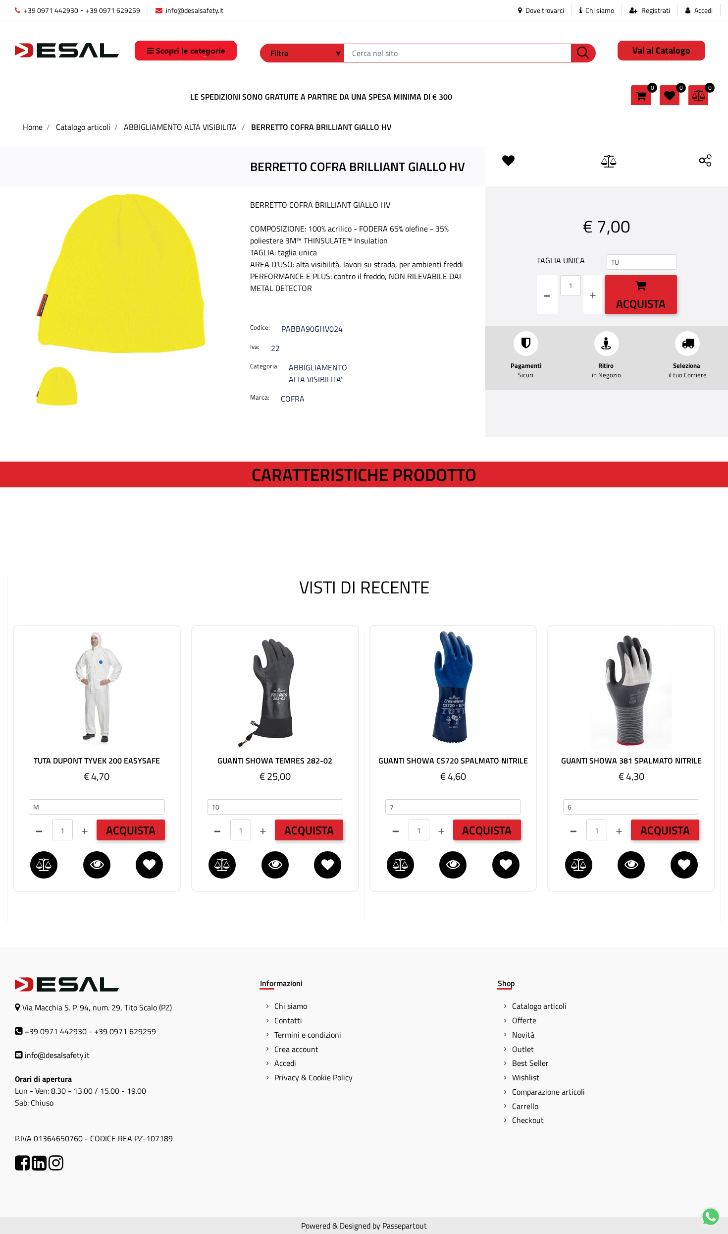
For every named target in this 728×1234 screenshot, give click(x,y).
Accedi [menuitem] (285, 1063)
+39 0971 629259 (113, 10)
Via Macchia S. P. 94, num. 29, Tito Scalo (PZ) (97, 1007)
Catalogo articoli (83, 127)
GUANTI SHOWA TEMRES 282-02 (274, 760)
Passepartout (404, 1226)
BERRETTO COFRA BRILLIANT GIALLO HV (321, 127)
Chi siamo (599, 10)
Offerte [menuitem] (524, 1020)
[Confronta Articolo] (609, 162)
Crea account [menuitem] (296, 1049)
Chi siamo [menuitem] (290, 1006)
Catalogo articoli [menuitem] (539, 1006)
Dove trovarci (544, 10)
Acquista (641, 303)
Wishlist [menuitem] (525, 1077)
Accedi (703, 10)
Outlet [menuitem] (523, 1049)
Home (33, 127)
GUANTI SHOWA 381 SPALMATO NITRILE (631, 760)
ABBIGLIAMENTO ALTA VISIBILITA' (181, 127)
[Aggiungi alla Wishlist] (510, 161)
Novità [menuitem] (523, 1035)
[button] (583, 53)
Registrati (655, 10)
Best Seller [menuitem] (530, 1063)
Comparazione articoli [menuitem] (548, 1092)
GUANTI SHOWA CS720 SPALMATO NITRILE (453, 760)
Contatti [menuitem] (288, 1020)
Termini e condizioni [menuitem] (307, 1035)
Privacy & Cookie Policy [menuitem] (313, 1077)
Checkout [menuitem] (528, 1120)
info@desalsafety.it (193, 10)
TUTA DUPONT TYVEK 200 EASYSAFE (97, 760)
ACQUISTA (131, 830)
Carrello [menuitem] (525, 1106)
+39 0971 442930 (50, 10)
